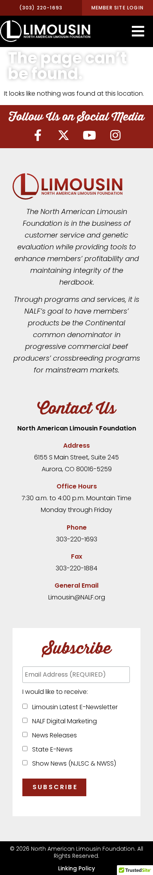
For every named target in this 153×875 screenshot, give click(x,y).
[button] (138, 31)
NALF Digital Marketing (63, 721)
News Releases (53, 735)
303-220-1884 (76, 568)
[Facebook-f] (37, 135)
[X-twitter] (63, 135)
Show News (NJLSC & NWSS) (72, 763)
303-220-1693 (76, 539)
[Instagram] (115, 135)
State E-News (51, 749)
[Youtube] (89, 135)
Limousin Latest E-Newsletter (73, 707)
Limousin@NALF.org (76, 597)
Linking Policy (76, 868)
